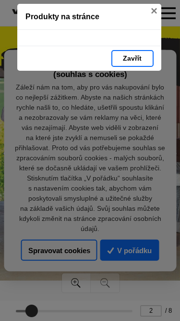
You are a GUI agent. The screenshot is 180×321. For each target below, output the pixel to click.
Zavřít (132, 58)
